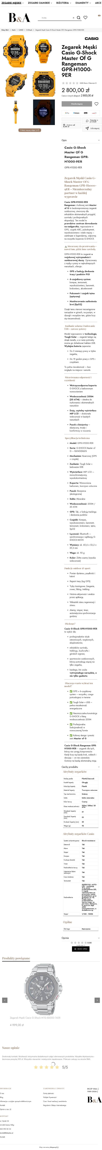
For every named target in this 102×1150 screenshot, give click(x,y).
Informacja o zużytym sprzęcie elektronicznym (15, 1101)
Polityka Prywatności (50, 1097)
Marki (14, 30)
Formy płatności (48, 1093)
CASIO (21, 30)
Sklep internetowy (48, 1147)
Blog (1, 1097)
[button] (79, 18)
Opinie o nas (4, 1109)
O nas (2, 1093)
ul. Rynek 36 (4, 1121)
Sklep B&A (5, 30)
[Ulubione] (85, 18)
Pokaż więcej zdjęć (29, 130)
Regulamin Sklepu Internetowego (54, 1105)
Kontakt (2, 1105)
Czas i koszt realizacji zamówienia (55, 1101)
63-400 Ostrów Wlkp (7, 1125)
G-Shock (29, 30)
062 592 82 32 (5, 1129)
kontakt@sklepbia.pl (6, 1133)
